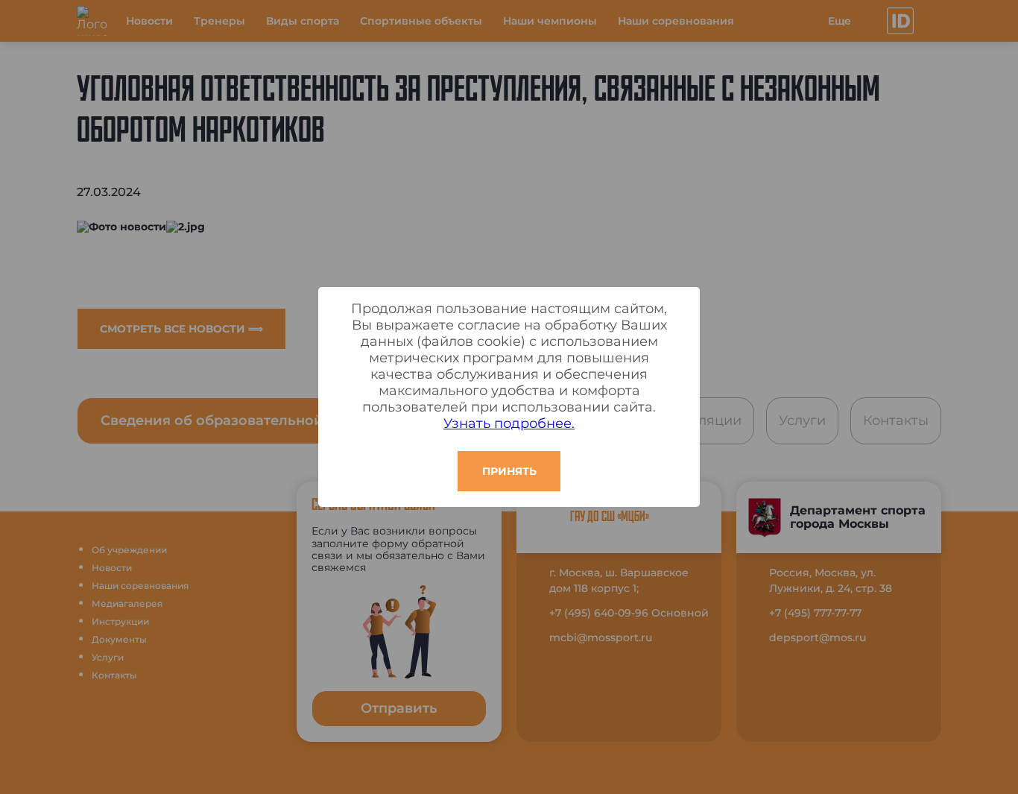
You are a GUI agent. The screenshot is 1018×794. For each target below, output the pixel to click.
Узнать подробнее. (509, 423)
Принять (509, 471)
